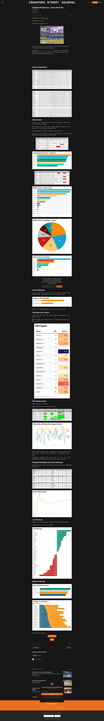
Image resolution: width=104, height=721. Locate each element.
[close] (62, 682)
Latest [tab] (36, 669)
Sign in (100, 2)
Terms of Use (57, 696)
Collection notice (60, 713)
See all (34, 696)
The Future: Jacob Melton (39, 680)
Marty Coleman (35, 11)
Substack (46, 718)
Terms (55, 713)
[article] (52, 675)
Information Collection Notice (51, 697)
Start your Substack (49, 715)
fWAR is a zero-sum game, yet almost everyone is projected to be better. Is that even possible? (47, 674)
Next (68, 647)
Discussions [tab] (41, 669)
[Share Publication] (91, 2)
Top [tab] (33, 669)
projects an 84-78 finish (45, 50)
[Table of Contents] (1, 360)
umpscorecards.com (62, 457)
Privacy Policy (60, 697)
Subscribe (95, 2)
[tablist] (37, 655)
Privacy (51, 713)
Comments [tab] (35, 655)
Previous (36, 647)
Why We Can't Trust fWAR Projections (42, 672)
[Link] (31, 67)
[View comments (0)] (37, 15)
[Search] (88, 2)
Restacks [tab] (39, 655)
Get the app (57, 715)
